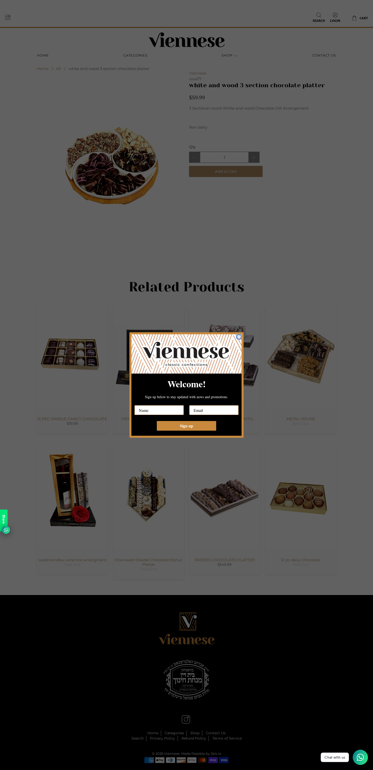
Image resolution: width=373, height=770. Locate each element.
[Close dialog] (239, 336)
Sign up (186, 426)
